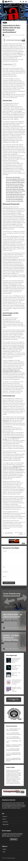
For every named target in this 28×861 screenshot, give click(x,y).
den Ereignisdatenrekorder (15, 437)
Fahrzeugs (5, 439)
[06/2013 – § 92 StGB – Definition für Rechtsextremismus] (14, 641)
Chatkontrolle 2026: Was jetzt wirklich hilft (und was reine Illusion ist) (13, 754)
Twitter (4, 851)
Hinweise (4, 22)
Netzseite (4, 576)
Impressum (5, 816)
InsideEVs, (20, 469)
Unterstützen (5, 821)
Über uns (4, 819)
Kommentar (5, 551)
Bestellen (14, 839)
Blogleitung (7, 606)
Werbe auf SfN (5, 824)
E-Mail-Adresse (5, 571)
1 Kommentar (13, 606)
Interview (15, 346)
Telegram (4, 849)
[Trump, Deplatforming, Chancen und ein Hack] (14, 599)
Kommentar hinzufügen (15, 627)
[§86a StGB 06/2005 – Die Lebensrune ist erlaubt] (14, 620)
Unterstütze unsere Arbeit (14, 699)
